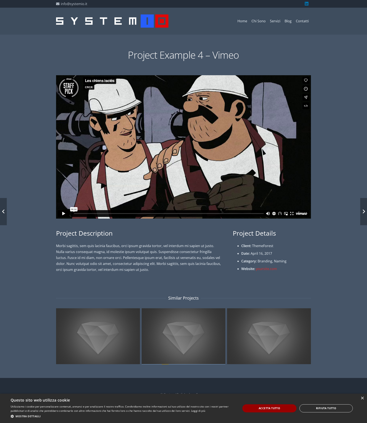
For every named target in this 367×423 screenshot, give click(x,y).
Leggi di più (198, 411)
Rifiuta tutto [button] (326, 408)
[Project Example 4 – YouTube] (184, 336)
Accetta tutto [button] (269, 408)
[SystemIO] (112, 21)
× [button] (362, 398)
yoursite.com (266, 268)
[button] (122, 416)
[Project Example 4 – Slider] (269, 336)
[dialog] (183, 408)
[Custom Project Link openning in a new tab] (98, 336)
